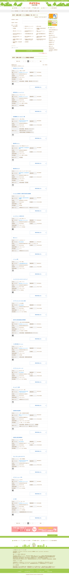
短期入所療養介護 (21, 557)
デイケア (36, 551)
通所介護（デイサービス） (23, 220)
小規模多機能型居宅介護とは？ (34, 563)
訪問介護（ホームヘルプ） (29, 26)
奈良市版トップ (16, 540)
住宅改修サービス (51, 44)
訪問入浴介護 (39, 26)
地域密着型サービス (52, 40)
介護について (45, 540)
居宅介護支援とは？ (41, 562)
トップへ (51, 535)
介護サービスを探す (27, 540)
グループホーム (46, 551)
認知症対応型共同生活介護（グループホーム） (41, 39)
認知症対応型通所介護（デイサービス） (17, 34)
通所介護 (53, 555)
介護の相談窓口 (54, 540)
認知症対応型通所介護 (34, 556)
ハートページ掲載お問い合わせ (62, 0)
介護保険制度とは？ (16, 562)
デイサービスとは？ (27, 562)
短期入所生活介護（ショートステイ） (17, 37)
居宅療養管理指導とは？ (43, 563)
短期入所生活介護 (15, 557)
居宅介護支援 (15, 26)
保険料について (51, 33)
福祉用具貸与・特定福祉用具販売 (17, 42)
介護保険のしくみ (51, 31)
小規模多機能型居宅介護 (29, 33)
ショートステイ (41, 551)
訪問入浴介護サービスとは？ (49, 562)
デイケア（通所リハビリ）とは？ (24, 563)
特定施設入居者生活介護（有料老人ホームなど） (29, 39)
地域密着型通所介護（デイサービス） (29, 31)
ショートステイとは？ (34, 562)
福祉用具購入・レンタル (16, 552)
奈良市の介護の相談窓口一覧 (53, 29)
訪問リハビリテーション (29, 28)
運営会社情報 (49, 571)
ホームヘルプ (25, 551)
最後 (40, 61)
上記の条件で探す (29, 50)
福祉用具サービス (51, 42)
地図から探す (36, 540)
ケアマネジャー (20, 551)
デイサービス (30, 551)
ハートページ (52, 0)
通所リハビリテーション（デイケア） (41, 31)
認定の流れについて (52, 35)
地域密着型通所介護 (16, 556)
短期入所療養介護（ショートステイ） (29, 37)
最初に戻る (18, 61)
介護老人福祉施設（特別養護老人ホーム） (41, 37)
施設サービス (51, 46)
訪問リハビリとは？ (16, 563)
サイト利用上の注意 (40, 571)
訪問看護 (14, 28)
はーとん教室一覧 (50, 563)
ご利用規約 (19, 571)
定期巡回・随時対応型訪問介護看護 (41, 28)
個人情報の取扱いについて (29, 571)
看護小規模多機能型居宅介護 (41, 34)
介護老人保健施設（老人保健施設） (17, 39)
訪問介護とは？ (21, 562)
